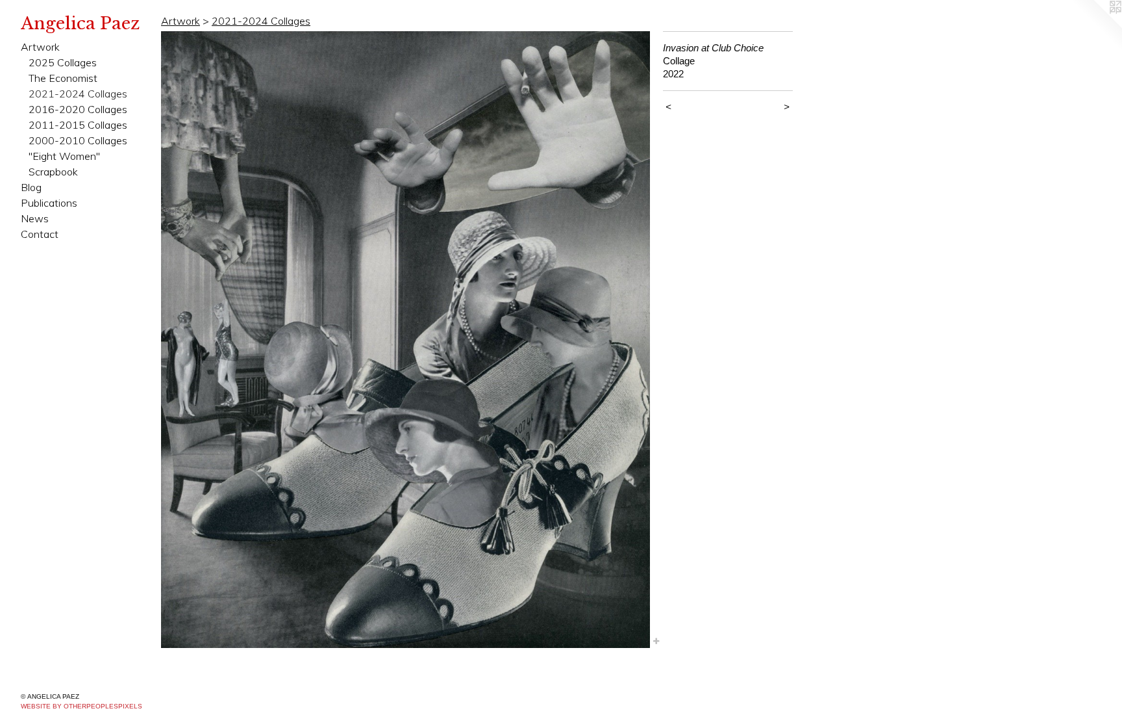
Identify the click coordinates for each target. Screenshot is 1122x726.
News (35, 218)
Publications (49, 202)
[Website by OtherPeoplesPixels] (1096, 26)
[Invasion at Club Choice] (405, 339)
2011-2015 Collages (78, 124)
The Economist (63, 77)
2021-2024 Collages (78, 93)
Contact (39, 233)
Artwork (40, 46)
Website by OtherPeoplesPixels (81, 706)
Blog (31, 187)
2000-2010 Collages (78, 140)
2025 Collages (63, 62)
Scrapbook (53, 171)
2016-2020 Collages (78, 109)
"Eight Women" (64, 155)
